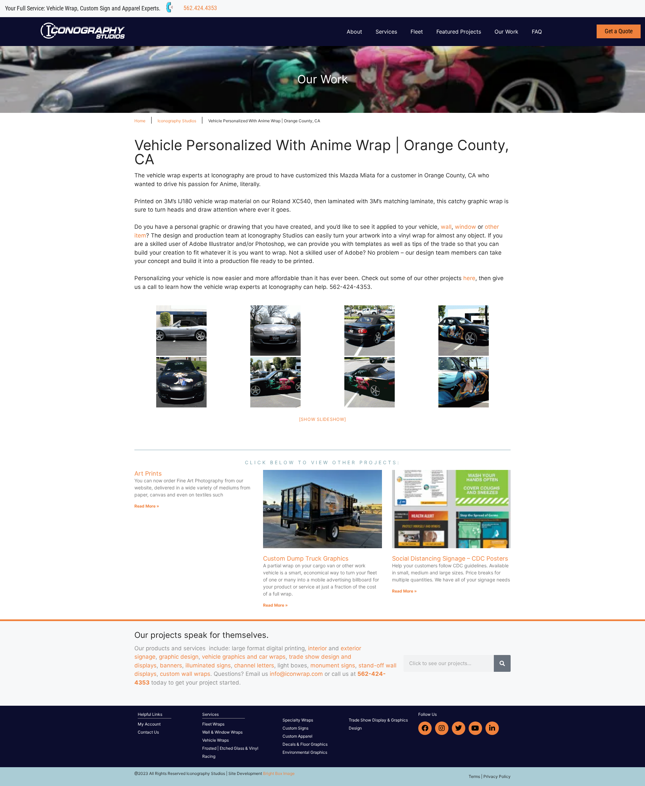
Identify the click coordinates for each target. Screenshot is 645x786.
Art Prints (148, 473)
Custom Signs (295, 728)
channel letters (254, 665)
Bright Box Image (279, 773)
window (465, 226)
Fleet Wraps (213, 724)
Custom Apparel (297, 736)
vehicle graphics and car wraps (244, 656)
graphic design (179, 656)
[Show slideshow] (322, 419)
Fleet (417, 31)
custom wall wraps (185, 673)
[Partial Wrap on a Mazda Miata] (463, 330)
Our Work (506, 31)
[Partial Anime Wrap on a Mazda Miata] (181, 330)
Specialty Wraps (298, 720)
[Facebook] (425, 728)
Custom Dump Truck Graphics (305, 558)
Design (355, 728)
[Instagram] (441, 728)
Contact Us (148, 732)
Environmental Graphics (305, 752)
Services (386, 31)
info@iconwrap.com (296, 673)
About (354, 31)
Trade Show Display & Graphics (378, 720)
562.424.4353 (200, 7)
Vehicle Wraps (215, 740)
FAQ (537, 31)
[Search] (502, 663)
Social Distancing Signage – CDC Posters (450, 558)
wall (446, 226)
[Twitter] (458, 728)
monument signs (332, 665)
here (469, 278)
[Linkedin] (492, 728)
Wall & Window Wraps (222, 732)
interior (317, 648)
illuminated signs (208, 665)
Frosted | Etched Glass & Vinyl (230, 748)
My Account (149, 724)
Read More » (146, 506)
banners (171, 665)
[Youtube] (475, 728)
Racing (208, 756)
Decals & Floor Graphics (305, 744)
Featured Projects (458, 31)
